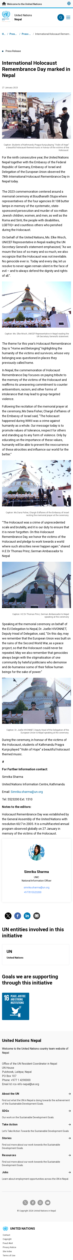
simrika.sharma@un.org (36, 887)
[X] (8, 915)
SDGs (5, 1110)
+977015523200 (32, 892)
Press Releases (30, 34)
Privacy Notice (9, 1247)
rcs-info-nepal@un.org (26, 1084)
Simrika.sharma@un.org (27, 792)
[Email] (36, 915)
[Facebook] (17, 915)
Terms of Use (9, 1255)
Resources (9, 1155)
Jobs (5, 1172)
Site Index (7, 1251)
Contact (6, 1235)
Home (5, 34)
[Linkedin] (27, 915)
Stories (7, 1138)
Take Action (9, 1124)
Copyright (7, 1239)
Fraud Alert (8, 1243)
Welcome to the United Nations (24, 4)
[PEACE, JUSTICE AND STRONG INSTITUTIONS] (18, 1006)
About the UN (10, 1093)
